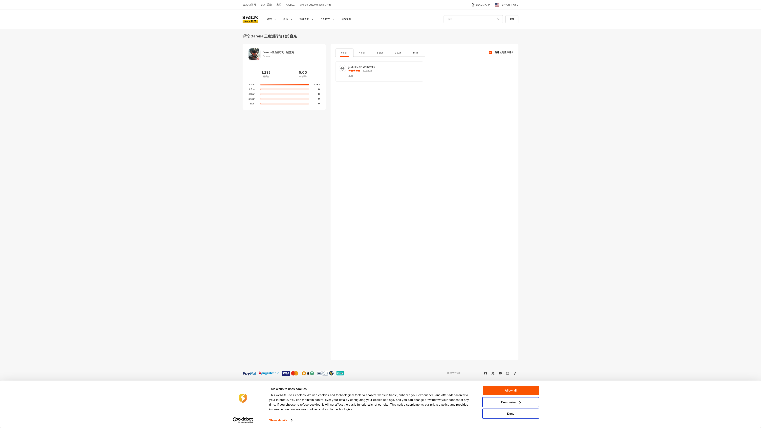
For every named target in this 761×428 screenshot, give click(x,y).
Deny (510, 413)
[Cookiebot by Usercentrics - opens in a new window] (243, 420)
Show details (278, 420)
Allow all (511, 390)
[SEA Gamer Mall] (250, 19)
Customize (508, 402)
